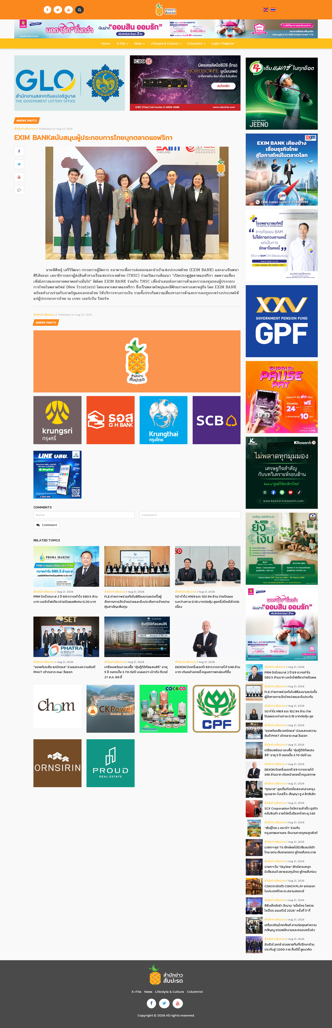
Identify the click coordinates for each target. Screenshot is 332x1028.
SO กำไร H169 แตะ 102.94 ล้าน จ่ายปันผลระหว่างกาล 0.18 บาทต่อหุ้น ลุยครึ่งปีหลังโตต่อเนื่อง (207, 601)
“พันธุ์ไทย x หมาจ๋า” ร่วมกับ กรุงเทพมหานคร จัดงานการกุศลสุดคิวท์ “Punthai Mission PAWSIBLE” (291, 830)
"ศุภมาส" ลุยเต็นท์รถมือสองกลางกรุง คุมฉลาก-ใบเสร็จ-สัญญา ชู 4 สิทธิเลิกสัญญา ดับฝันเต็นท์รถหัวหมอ (290, 791)
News (138, 43)
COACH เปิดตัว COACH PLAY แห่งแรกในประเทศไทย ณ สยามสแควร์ (289, 889)
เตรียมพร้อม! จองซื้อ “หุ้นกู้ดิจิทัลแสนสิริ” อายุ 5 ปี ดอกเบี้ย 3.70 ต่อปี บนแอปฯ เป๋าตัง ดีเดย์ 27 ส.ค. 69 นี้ (136, 672)
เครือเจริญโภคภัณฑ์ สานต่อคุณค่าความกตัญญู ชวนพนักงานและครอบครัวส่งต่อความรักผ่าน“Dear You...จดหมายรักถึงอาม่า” (290, 927)
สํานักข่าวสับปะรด (24, 129)
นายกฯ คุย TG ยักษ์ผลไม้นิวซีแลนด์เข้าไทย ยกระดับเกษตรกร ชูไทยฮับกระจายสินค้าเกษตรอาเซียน (290, 850)
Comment (49, 524)
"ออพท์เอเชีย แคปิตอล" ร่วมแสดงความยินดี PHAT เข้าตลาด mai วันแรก (64, 669)
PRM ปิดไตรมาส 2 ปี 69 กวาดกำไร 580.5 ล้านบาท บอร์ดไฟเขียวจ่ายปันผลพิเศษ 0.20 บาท (65, 599)
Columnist (194, 43)
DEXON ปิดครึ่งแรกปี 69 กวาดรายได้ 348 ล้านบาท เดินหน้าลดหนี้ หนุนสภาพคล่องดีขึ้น (207, 669)
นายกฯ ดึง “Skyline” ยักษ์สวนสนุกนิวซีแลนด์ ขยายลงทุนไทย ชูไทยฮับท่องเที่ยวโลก (290, 869)
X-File (121, 43)
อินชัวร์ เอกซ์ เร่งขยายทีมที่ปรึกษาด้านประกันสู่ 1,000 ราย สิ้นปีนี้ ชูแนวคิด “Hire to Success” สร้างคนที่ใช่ (289, 947)
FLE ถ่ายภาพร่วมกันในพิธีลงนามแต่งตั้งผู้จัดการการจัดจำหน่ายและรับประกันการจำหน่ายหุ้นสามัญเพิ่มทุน (137, 601)
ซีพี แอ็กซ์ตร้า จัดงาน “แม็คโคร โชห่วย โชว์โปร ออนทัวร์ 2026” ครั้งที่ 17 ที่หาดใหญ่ (289, 908)
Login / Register (222, 43)
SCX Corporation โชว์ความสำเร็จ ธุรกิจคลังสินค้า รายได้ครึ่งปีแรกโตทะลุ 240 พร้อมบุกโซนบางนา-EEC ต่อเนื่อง (291, 811)
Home (105, 43)
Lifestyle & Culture (164, 43)
